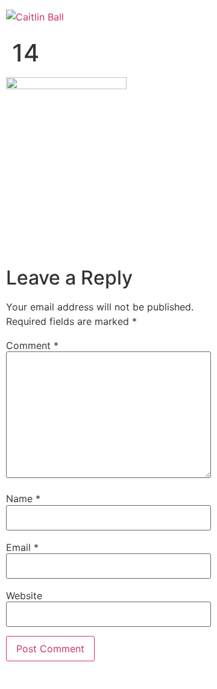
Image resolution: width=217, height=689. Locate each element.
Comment (32, 345)
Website (24, 595)
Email (22, 547)
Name (23, 498)
